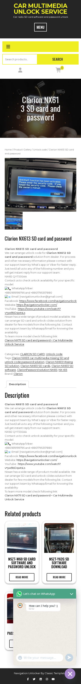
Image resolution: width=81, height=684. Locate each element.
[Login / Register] (20, 70)
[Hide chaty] (70, 673)
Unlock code (40, 149)
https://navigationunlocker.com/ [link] (37, 304)
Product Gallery (22, 149)
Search (57, 59)
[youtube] (53, 679)
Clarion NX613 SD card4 (35, 365)
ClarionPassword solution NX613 (37, 369)
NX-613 (63, 369)
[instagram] (46, 679)
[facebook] (27, 679)
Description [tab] (17, 384)
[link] (48, 301)
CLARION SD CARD (32, 354)
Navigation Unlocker (27, 673)
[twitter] (34, 679)
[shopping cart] (59, 70)
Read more (22, 577)
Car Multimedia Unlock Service (40, 8)
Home (8, 149)
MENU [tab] (40, 27)
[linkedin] (40, 679)
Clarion (18, 373)
